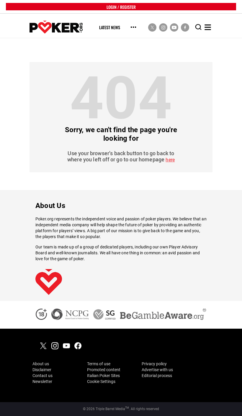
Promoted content (103, 369)
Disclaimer (41, 369)
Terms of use (98, 363)
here (170, 160)
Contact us (42, 375)
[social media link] (152, 27)
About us (40, 363)
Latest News (109, 27)
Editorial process (157, 375)
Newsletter (42, 381)
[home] (56, 27)
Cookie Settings (101, 381)
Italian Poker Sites (103, 375)
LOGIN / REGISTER (121, 6)
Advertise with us (157, 369)
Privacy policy (154, 363)
